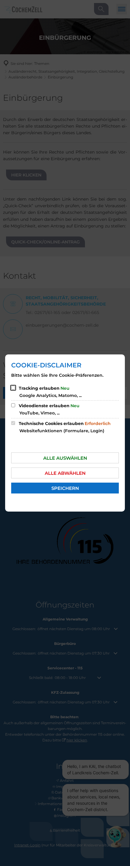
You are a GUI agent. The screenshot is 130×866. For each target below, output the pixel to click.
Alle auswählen (65, 458)
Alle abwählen (65, 473)
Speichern (65, 488)
